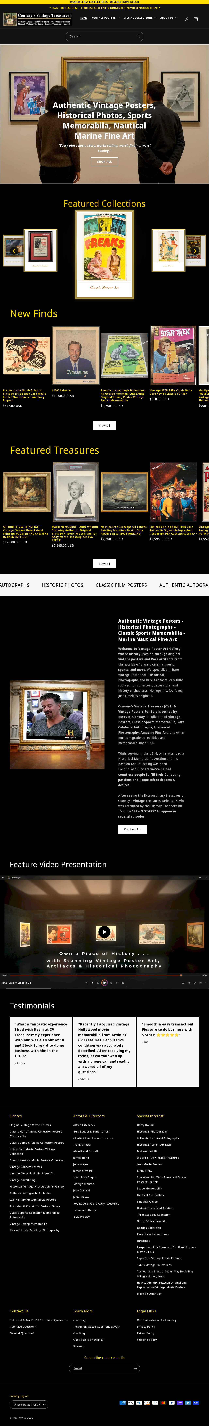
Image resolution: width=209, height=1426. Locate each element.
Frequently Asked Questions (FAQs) (96, 1326)
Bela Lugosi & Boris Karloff (91, 1131)
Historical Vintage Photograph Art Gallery (37, 1186)
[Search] (138, 36)
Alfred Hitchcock (84, 1125)
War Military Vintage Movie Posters (33, 1199)
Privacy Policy (146, 1326)
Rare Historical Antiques (153, 1234)
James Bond (81, 1158)
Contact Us (132, 829)
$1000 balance (61, 390)
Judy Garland (81, 1190)
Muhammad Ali (147, 1151)
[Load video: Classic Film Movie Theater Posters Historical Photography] (104, 932)
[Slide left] (7, 357)
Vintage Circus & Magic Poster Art (32, 1173)
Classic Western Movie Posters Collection (37, 1160)
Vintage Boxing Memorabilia (28, 1223)
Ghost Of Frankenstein (152, 1221)
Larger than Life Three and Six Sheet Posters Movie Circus (166, 1249)
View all (104, 426)
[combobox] (104, 36)
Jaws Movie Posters (150, 1164)
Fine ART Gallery (148, 1201)
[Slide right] (201, 357)
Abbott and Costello (86, 1151)
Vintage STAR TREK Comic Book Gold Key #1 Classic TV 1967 (171, 392)
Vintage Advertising (23, 1180)
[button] (105, 18)
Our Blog (79, 1333)
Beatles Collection (149, 1227)
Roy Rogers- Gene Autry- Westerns (96, 1203)
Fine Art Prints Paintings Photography (34, 1230)
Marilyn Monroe (83, 1184)
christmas (143, 1241)
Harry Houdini (146, 1125)
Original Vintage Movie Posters (30, 1125)
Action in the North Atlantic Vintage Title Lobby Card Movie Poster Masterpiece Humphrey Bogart (24, 395)
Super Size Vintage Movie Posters (159, 1258)
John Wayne (80, 1164)
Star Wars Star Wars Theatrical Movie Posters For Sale (161, 1179)
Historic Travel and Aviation (155, 1208)
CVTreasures (26, 1418)
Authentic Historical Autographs (158, 1138)
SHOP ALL (104, 162)
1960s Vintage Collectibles (154, 1265)
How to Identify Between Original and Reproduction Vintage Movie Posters (162, 1285)
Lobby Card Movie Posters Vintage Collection (32, 1151)
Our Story (79, 1320)
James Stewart (82, 1171)
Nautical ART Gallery (150, 1195)
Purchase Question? (23, 1326)
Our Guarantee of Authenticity (157, 1320)
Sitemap (78, 1346)
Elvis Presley (81, 1216)
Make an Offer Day (149, 1294)
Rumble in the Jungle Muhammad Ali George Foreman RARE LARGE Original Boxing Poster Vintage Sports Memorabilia (123, 395)
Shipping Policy (147, 1340)
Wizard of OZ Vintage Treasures (158, 1158)
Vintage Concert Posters (26, 1167)
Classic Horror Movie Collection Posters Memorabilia (36, 1134)
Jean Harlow (81, 1197)
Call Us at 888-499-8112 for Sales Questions (39, 1320)
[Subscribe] (135, 1368)
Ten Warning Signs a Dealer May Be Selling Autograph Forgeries (165, 1274)
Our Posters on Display (88, 1340)
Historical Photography (152, 1131)
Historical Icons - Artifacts (154, 1144)
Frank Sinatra (82, 1144)
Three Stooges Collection (153, 1214)
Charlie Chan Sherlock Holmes (93, 1138)
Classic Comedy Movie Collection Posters (37, 1142)
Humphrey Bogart (85, 1177)
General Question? (22, 1333)
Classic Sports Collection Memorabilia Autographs (35, 1215)
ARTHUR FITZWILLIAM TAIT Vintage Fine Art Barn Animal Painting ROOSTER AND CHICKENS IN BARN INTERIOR (25, 532)
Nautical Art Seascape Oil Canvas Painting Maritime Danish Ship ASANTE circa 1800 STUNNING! (124, 530)
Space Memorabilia (149, 1188)
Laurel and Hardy (84, 1210)
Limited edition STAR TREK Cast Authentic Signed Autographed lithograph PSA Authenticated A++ (173, 530)
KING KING (144, 1171)
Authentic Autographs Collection (31, 1193)
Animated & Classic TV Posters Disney (35, 1206)
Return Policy (145, 1333)
